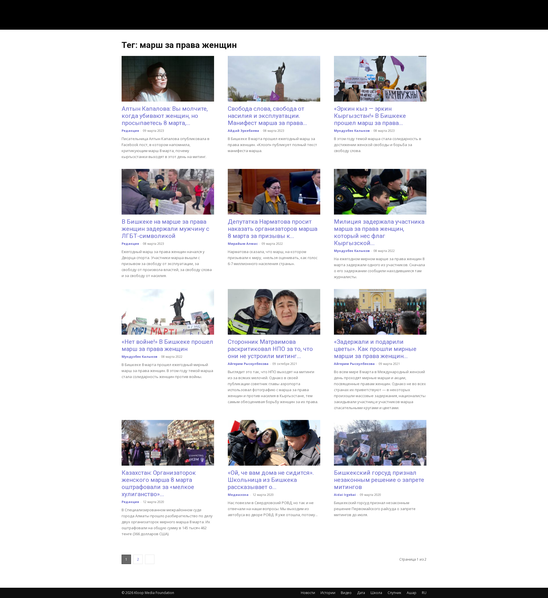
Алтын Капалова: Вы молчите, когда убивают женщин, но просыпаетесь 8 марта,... (165, 115)
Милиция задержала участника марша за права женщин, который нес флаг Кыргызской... (379, 232)
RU (424, 592)
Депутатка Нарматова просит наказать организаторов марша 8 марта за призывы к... (272, 228)
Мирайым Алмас (243, 243)
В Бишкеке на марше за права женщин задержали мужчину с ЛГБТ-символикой (165, 228)
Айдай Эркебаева (243, 130)
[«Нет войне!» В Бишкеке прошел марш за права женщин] (168, 312)
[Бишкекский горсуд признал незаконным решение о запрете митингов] (380, 443)
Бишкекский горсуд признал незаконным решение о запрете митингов (379, 479)
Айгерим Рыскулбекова (248, 363)
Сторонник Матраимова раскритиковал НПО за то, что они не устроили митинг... (270, 348)
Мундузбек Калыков (352, 130)
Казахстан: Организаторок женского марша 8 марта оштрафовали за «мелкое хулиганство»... (159, 483)
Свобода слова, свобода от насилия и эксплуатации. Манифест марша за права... (267, 115)
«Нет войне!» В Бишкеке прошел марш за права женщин (167, 345)
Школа (376, 592)
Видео (346, 592)
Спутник (394, 592)
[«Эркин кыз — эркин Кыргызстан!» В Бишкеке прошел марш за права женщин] (380, 79)
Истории (328, 592)
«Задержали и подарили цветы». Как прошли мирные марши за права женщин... (375, 348)
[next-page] (149, 559)
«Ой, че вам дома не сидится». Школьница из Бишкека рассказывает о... (271, 479)
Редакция (130, 130)
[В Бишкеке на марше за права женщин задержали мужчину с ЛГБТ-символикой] (168, 192)
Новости (308, 592)
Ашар (411, 592)
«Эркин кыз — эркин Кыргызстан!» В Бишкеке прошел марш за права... (370, 115)
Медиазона (238, 494)
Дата (361, 592)
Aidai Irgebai (345, 494)
